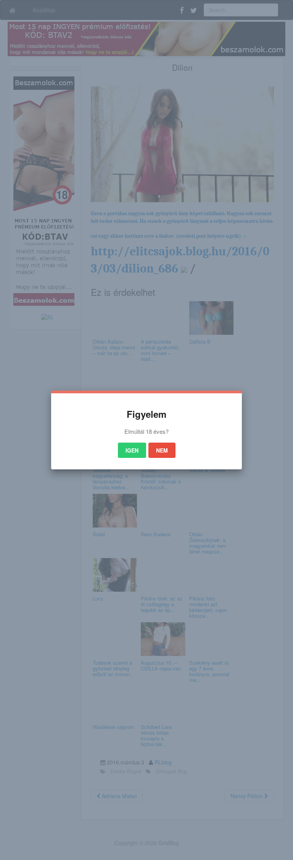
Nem (162, 450)
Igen (132, 450)
